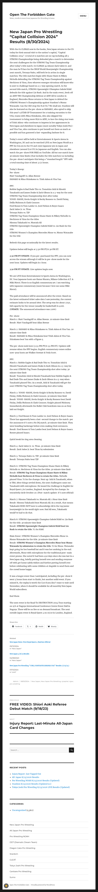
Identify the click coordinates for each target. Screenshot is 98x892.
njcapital (65, 681)
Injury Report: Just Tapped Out (26, 774)
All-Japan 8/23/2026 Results (25, 777)
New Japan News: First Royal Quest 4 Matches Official (30, 642)
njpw (71, 681)
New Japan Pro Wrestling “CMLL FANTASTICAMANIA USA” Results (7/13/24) (39, 666)
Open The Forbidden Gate (32, 15)
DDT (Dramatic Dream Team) (23, 842)
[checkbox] (6, 885)
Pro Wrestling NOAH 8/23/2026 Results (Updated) (36, 780)
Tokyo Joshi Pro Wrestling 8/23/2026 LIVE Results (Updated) (41, 787)
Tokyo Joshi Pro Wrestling (22, 865)
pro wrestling (15, 684)
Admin (15, 681)
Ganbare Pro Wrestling (20, 871)
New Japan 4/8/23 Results (19, 654)
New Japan (35, 681)
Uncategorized (19, 810)
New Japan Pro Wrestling (51, 681)
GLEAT (13, 860)
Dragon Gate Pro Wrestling (22, 848)
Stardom (14, 854)
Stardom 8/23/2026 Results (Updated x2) (31, 784)
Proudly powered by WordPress (43, 885)
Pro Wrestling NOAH (19, 836)
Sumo (12, 877)
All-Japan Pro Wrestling (21, 830)
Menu (83, 16)
